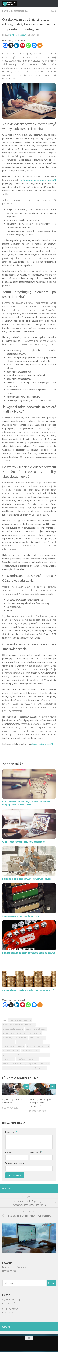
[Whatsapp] (28, 45)
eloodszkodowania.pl (41, 744)
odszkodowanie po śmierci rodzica (29, 1042)
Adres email (36, 1152)
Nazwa (9, 1152)
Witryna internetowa (14, 1163)
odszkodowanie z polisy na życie (38, 1046)
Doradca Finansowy (17, 35)
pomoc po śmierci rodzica (12, 1055)
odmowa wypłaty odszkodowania (15, 1037)
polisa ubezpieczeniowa (30, 1050)
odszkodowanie (8, 1042)
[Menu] (54, 3)
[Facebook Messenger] (34, 45)
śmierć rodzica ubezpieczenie (27, 1059)
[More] (40, 45)
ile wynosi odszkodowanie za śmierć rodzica (19, 1024)
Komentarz (11, 1132)
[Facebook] (5, 45)
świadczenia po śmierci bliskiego (14, 1063)
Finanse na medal (10, 1270)
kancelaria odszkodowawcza (36, 1029)
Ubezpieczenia (20, 11)
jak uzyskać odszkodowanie (13, 1029)
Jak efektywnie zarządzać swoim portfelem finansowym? (40, 1102)
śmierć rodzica (8, 1059)
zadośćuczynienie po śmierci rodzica (16, 1068)
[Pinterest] (22, 45)
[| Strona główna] (11, 3)
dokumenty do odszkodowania (20, 1020)
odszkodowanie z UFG (11, 1050)
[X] (11, 45)
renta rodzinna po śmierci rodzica (37, 1055)
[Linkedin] (16, 45)
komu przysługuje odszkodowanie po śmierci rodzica (22, 1033)
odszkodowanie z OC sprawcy (13, 1046)
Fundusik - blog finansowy (14, 1267)
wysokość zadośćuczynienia (39, 1063)
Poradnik (7, 11)
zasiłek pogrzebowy (39, 1068)
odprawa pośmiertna (37, 1037)
